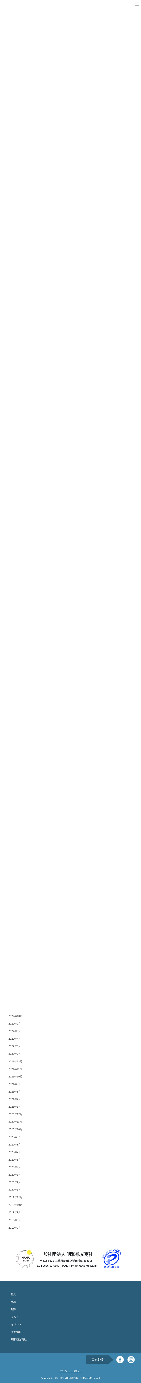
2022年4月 (14, 1038)
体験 (13, 1301)
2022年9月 (14, 1023)
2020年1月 (14, 1189)
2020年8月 (14, 1144)
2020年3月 (14, 1174)
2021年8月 (14, 1084)
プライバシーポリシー (70, 1371)
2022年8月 (14, 1031)
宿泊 (13, 1309)
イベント (16, 1324)
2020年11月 (15, 1121)
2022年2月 (14, 1053)
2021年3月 (14, 1091)
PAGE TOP (134, 1338)
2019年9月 (14, 1212)
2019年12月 (15, 1197)
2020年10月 (15, 1129)
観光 (13, 1294)
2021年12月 (15, 1061)
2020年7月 (14, 1152)
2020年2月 (14, 1182)
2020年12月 (15, 1114)
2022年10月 (15, 1016)
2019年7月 (14, 1227)
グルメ (15, 1316)
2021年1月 (14, 1106)
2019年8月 (14, 1220)
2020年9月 (14, 1137)
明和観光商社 (19, 1339)
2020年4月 (14, 1167)
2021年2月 (14, 1099)
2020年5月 (14, 1159)
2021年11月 (15, 1069)
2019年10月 (15, 1204)
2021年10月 (15, 1076)
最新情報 (16, 1331)
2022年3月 (14, 1046)
